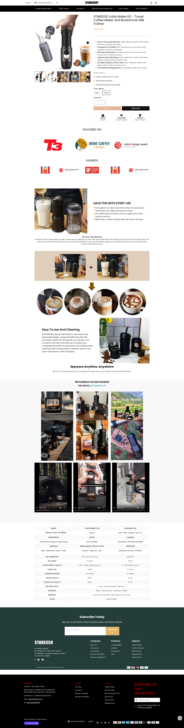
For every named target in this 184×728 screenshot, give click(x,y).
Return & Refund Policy (112, 693)
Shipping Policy (110, 703)
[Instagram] (101, 722)
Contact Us (78, 690)
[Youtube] (105, 722)
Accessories (80, 8)
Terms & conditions (146, 707)
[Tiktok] (109, 722)
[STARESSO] (92, 2)
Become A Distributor (82, 697)
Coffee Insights (123, 8)
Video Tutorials (109, 687)
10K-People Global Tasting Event (102, 8)
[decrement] (96, 102)
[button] (156, 3)
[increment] (105, 102)
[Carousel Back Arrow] (37, 77)
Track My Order (110, 690)
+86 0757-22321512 (43, 656)
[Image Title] (57, 405)
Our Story (78, 687)
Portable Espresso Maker (43, 8)
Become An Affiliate (81, 693)
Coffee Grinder (64, 8)
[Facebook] (97, 722)
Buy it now (136, 108)
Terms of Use (109, 697)
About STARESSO (141, 8)
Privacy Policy (109, 700)
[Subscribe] (158, 700)
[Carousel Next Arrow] (88, 43)
